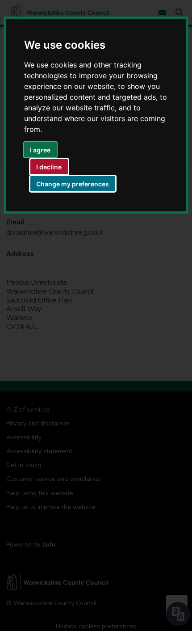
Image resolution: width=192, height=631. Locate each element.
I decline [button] (49, 167)
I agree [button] (40, 150)
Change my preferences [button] (72, 184)
